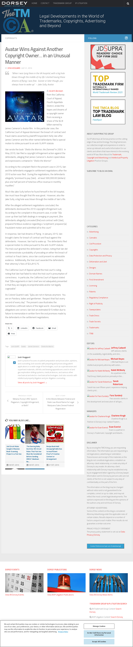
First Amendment (96, 279)
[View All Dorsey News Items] (108, 591)
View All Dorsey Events (14, 594)
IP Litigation (81, 3)
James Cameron (33, 346)
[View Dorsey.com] (14, 6)
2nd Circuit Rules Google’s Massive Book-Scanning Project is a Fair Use (13, 450)
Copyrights (11, 38)
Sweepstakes (95, 309)
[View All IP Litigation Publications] (66, 591)
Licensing (93, 285)
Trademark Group (62, 3)
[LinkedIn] (126, 38)
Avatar (23, 346)
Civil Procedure (95, 243)
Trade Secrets (95, 321)
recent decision (56, 91)
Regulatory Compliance (98, 297)
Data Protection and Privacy (100, 255)
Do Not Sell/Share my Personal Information (99, 634)
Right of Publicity (96, 303)
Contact (45, 3)
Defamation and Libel (98, 261)
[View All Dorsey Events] (24, 591)
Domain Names (95, 273)
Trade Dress (94, 315)
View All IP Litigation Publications (60, 594)
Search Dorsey (116, 616)
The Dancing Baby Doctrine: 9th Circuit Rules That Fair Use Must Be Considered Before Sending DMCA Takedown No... (34, 454)
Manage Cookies (99, 626)
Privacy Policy (63, 631)
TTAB (91, 333)
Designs (92, 267)
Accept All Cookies (99, 641)
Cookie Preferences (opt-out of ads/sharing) (105, 546)
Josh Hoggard (14, 68)
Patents (92, 291)
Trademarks (94, 327)
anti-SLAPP (15, 346)
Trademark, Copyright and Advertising (104, 156)
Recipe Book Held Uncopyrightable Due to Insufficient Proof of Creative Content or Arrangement (54, 452)
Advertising (93, 231)
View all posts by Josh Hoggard (32, 382)
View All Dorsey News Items (101, 594)
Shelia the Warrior (47, 346)
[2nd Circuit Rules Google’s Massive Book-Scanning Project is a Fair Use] (15, 434)
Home (34, 3)
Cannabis (93, 237)
